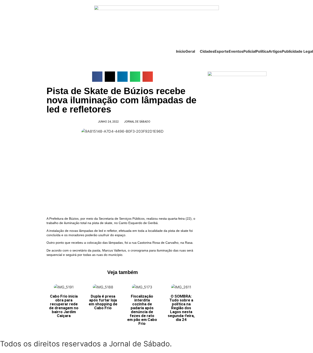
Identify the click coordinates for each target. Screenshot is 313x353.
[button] (97, 76)
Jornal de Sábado (137, 121)
